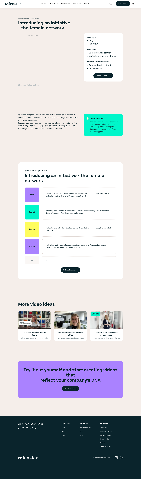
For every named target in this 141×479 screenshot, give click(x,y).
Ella (63, 431)
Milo (63, 427)
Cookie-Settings (105, 435)
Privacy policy (105, 439)
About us (103, 427)
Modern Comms (85, 427)
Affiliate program (106, 431)
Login (111, 4)
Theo (63, 435)
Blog (81, 431)
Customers (65, 4)
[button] (44, 4)
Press (81, 435)
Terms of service (105, 446)
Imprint (102, 443)
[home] (13, 4)
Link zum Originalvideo (28, 85)
